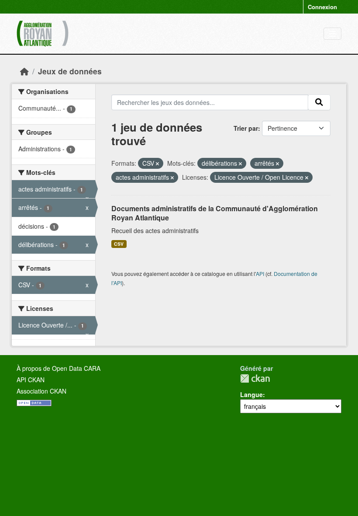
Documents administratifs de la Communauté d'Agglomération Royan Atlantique (214, 213)
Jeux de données (70, 71)
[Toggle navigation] (332, 34)
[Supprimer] (157, 163)
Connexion (322, 7)
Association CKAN (41, 391)
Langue (251, 394)
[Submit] (319, 102)
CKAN (255, 378)
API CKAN (31, 379)
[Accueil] (24, 71)
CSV (119, 244)
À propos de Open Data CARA (58, 368)
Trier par (246, 128)
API (260, 273)
